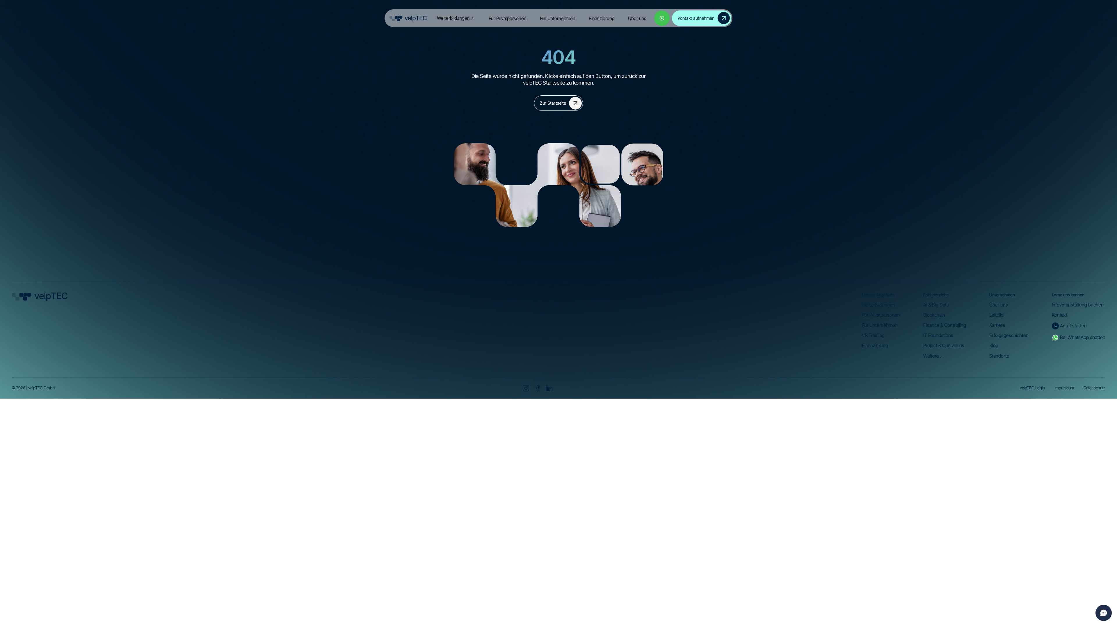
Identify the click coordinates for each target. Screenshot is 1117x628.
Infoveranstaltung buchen (1078, 305)
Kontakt (1059, 315)
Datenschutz (1094, 388)
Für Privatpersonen (507, 18)
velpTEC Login (1032, 388)
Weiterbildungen (878, 305)
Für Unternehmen (557, 18)
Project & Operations (943, 345)
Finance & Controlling (944, 325)
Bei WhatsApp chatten (1082, 337)
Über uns (637, 18)
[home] (408, 18)
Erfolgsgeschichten (1009, 335)
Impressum (1064, 388)
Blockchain (934, 315)
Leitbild (996, 315)
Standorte (999, 356)
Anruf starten (1073, 326)
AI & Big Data (936, 305)
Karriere (997, 325)
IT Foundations (938, 335)
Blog (993, 345)
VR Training (873, 335)
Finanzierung (602, 18)
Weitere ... (933, 356)
